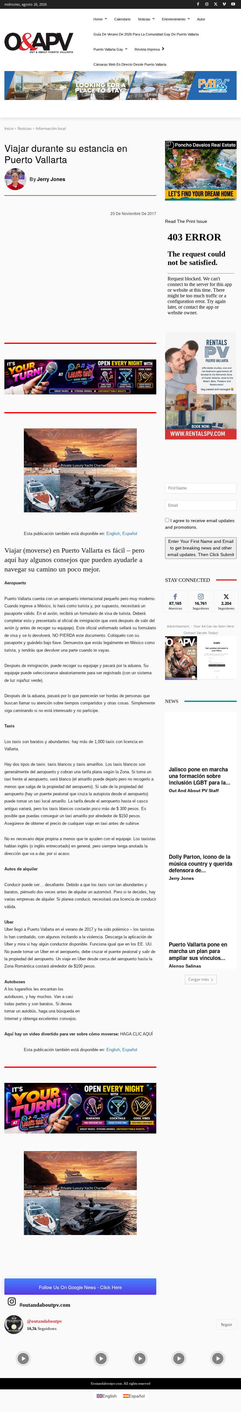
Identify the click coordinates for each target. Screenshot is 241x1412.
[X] (215, 4)
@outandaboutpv (44, 1321)
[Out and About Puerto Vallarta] (38, 42)
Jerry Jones (51, 179)
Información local (51, 128)
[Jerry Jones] (16, 179)
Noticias (25, 128)
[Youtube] (233, 4)
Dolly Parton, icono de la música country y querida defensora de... (200, 863)
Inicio (8, 128)
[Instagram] (207, 4)
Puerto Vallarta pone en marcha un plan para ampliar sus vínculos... (198, 951)
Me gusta (175, 595)
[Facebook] (198, 4)
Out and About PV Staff (194, 790)
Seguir (201, 595)
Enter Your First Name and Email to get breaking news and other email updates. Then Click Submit (201, 548)
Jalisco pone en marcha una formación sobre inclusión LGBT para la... (199, 775)
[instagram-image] (23, 1358)
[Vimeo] (224, 4)
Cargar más (198, 979)
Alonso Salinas (185, 965)
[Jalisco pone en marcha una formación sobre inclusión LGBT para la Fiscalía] (201, 738)
